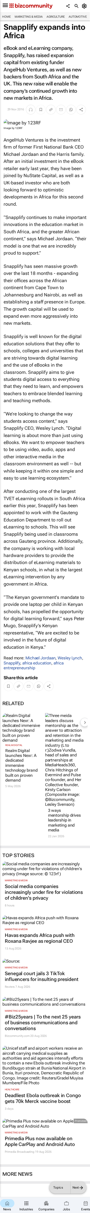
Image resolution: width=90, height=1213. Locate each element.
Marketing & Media (29, 16)
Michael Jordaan (40, 657)
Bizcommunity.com (17, 1036)
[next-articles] (84, 722)
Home (6, 16)
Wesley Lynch (70, 657)
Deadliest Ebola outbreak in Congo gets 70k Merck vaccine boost (43, 1098)
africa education (36, 663)
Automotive (78, 16)
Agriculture (56, 16)
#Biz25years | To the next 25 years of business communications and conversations (43, 1022)
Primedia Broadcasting (19, 1151)
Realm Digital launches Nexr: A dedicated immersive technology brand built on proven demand (21, 765)
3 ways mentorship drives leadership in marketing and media (64, 820)
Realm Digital (14, 745)
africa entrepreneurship (34, 665)
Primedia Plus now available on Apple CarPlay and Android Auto (40, 1141)
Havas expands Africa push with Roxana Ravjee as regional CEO (40, 938)
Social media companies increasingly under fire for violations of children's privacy (44, 892)
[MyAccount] (85, 6)
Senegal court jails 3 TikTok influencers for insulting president (41, 976)
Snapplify (12, 663)
